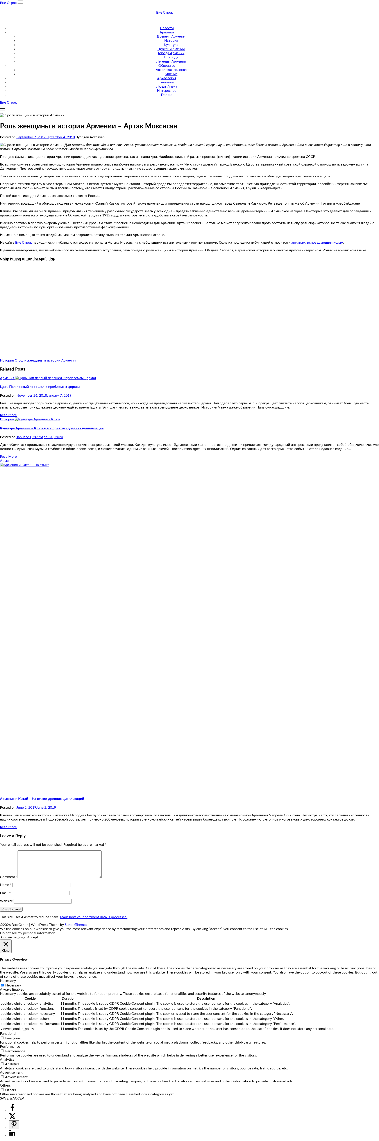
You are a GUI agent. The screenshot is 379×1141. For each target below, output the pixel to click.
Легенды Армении (171, 61)
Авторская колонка (171, 70)
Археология (166, 78)
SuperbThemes (76, 925)
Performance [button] (10, 1046)
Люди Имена (166, 86)
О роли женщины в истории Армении (45, 360)
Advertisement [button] (11, 1072)
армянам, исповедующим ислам (317, 242)
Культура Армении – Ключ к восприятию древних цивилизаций (52, 428)
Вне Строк (164, 12)
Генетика (167, 82)
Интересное (166, 90)
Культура (171, 45)
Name (5, 885)
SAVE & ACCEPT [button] (13, 1098)
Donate (166, 95)
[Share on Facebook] (12, 1110)
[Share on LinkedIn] (12, 1135)
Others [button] (5, 1085)
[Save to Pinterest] (14, 1124)
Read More (8, 415)
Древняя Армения (171, 36)
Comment (9, 877)
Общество (166, 65)
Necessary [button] (8, 981)
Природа (171, 57)
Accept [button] (32, 937)
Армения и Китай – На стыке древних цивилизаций (42, 799)
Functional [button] (8, 1033)
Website (6, 901)
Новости (167, 28)
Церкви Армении (171, 49)
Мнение (171, 74)
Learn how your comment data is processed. (93, 917)
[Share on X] (12, 1118)
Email (5, 893)
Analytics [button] (7, 1059)
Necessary (13, 985)
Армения (167, 32)
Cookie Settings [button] (13, 937)
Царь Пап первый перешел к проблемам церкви (40, 387)
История (171, 40)
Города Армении (171, 53)
